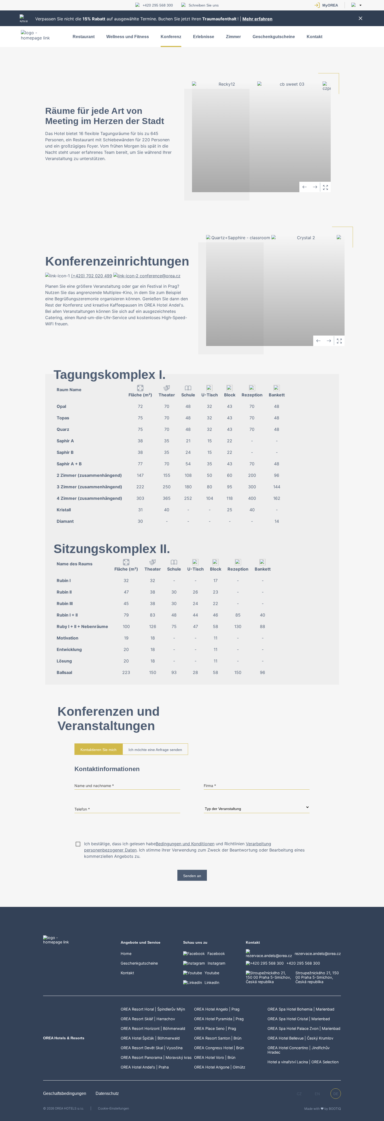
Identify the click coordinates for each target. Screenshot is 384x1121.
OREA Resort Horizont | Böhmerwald (153, 1028)
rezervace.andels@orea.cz (318, 953)
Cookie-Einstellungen (113, 1108)
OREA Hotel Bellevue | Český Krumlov (300, 1038)
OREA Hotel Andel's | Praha (145, 1067)
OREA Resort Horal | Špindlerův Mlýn (153, 1009)
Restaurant (84, 36)
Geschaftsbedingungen (65, 1093)
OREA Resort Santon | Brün (217, 1038)
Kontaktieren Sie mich (98, 750)
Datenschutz (107, 1093)
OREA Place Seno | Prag (215, 1028)
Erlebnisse (203, 36)
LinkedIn (212, 982)
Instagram (216, 963)
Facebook (216, 953)
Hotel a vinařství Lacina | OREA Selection (303, 1062)
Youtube (212, 973)
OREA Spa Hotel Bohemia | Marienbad (300, 1009)
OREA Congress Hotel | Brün (219, 1048)
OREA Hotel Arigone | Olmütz (219, 1067)
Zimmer (233, 36)
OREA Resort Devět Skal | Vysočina (152, 1048)
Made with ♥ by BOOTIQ (322, 1109)
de (335, 1093)
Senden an (192, 876)
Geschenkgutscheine (274, 36)
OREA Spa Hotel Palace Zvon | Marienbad (303, 1028)
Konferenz (171, 36)
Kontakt (314, 36)
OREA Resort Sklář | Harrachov (148, 1019)
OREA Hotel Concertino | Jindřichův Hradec (298, 1050)
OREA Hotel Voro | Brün (214, 1057)
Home (126, 953)
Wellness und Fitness (127, 36)
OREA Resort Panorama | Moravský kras (156, 1057)
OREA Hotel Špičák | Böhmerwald (150, 1038)
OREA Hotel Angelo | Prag (217, 1009)
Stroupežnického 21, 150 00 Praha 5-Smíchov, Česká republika (317, 977)
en (317, 1093)
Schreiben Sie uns (204, 5)
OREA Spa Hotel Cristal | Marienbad (298, 1019)
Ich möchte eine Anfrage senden (155, 750)
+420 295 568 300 (158, 5)
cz (299, 1093)
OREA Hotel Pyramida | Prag (219, 1019)
